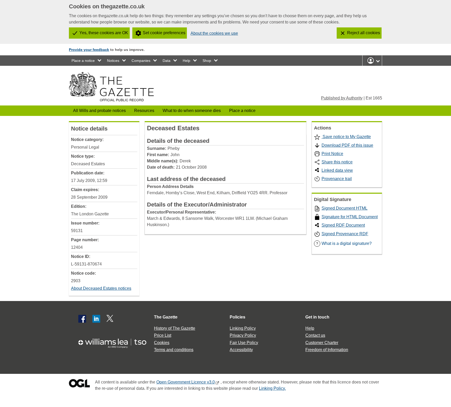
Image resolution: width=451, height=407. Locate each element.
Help (186, 60)
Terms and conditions (173, 349)
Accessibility (241, 349)
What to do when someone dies (192, 110)
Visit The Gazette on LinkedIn (96, 319)
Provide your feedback (89, 50)
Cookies (161, 342)
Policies (237, 317)
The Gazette (165, 317)
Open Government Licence (79, 384)
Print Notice (332, 153)
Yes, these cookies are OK (103, 33)
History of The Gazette (174, 328)
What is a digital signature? (344, 243)
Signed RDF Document (343, 225)
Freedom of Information (326, 349)
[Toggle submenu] (100, 60)
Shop (207, 60)
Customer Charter (321, 342)
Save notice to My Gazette (346, 136)
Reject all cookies (363, 33)
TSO (115, 341)
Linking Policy (243, 328)
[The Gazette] (111, 86)
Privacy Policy (243, 335)
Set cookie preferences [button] (164, 33)
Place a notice (83, 60)
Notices (113, 60)
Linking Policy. (272, 388)
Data (166, 60)
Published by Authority (342, 98)
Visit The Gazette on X (110, 319)
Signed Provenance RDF (345, 234)
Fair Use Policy (244, 342)
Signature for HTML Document (350, 217)
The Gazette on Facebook (82, 319)
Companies (141, 60)
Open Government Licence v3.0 (185, 382)
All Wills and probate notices (99, 110)
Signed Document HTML (344, 208)
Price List (162, 335)
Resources (144, 110)
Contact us (315, 335)
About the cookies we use (214, 33)
